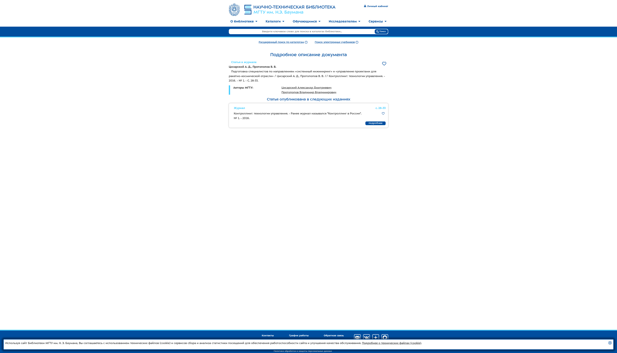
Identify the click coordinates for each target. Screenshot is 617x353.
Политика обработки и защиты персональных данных (303, 351)
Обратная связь (334, 335)
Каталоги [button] (273, 21)
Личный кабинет (377, 6)
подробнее (375, 123)
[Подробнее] (306, 42)
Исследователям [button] (343, 21)
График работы (299, 335)
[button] (610, 342)
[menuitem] (244, 21)
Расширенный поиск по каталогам (281, 42)
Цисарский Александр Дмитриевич (306, 87)
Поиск (382, 31)
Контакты (268, 335)
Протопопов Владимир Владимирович (309, 92)
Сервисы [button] (376, 21)
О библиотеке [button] (242, 21)
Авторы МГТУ (242, 87)
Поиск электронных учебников (335, 42)
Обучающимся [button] (305, 21)
